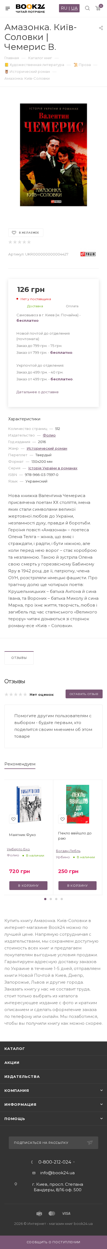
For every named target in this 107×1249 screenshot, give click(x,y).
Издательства (22, 1076)
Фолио (49, 435)
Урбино (63, 857)
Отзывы (19, 658)
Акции (11, 1062)
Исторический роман (47, 448)
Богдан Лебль (68, 851)
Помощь (14, 1118)
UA (74, 8)
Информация (20, 1104)
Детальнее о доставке (37, 392)
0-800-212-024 (54, 1162)
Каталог (14, 1048)
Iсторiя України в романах (52, 468)
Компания (16, 1090)
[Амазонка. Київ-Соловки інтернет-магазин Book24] (53, 155)
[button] (45, 899)
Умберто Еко (18, 849)
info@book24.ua (57, 1172)
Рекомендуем (19, 763)
